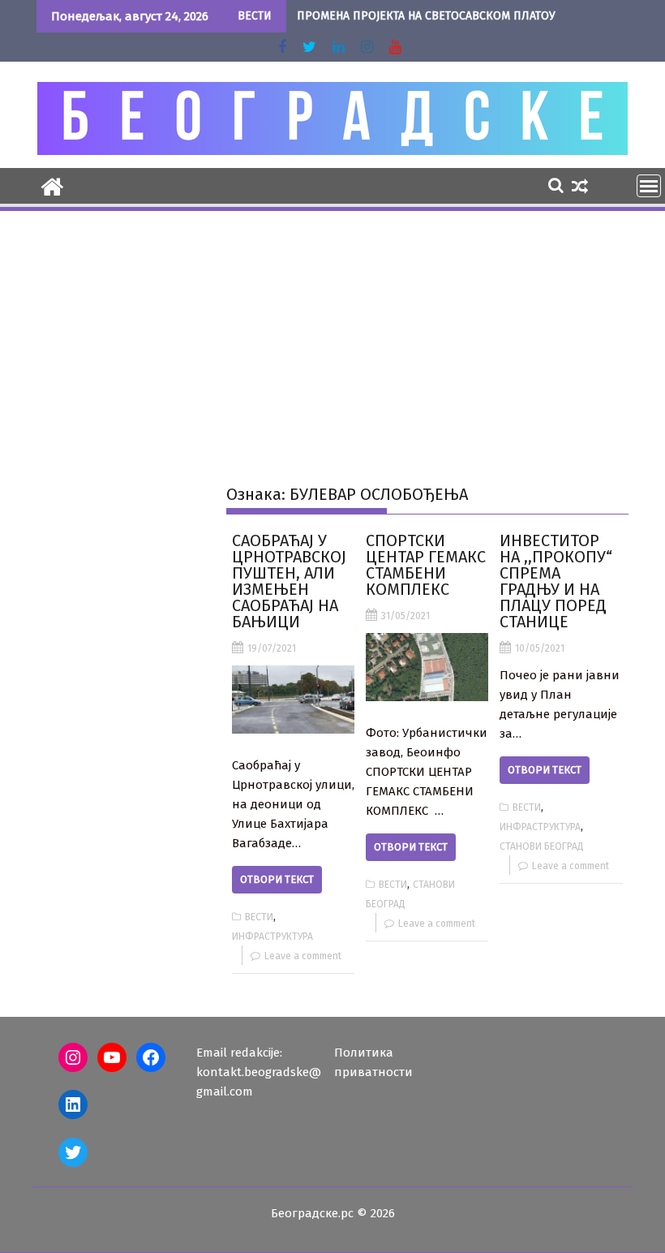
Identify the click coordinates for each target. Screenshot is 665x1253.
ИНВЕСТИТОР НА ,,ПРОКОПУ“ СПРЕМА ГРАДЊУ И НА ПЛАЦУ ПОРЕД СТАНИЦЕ (556, 581)
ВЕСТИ (259, 917)
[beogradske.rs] (52, 185)
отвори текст (277, 879)
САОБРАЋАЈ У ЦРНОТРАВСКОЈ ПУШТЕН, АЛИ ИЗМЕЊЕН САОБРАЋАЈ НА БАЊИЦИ (289, 581)
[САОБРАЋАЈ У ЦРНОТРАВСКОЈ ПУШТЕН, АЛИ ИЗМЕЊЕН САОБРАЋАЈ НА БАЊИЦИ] (293, 699)
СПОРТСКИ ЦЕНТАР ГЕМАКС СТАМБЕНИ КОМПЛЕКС (426, 565)
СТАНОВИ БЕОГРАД (542, 846)
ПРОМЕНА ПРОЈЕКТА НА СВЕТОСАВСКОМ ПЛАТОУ (426, 16)
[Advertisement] (332, 335)
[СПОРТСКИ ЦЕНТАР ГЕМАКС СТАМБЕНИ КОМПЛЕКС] (427, 667)
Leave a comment (302, 956)
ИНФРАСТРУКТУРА (272, 936)
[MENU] (649, 185)
